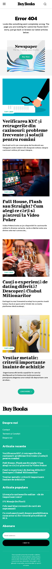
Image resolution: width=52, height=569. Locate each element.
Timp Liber (8, 112)
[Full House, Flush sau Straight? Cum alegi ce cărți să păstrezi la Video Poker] (26, 178)
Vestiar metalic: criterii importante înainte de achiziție (24, 362)
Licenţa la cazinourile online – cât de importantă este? (23, 495)
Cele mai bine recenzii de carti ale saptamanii (22, 507)
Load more (25, 391)
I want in (26, 543)
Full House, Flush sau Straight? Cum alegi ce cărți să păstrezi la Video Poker (23, 210)
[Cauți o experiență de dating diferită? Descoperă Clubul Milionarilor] (26, 258)
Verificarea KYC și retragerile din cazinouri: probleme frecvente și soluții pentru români (25, 130)
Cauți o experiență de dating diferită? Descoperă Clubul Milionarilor (25, 288)
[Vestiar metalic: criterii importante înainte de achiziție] (26, 334)
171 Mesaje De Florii (14, 501)
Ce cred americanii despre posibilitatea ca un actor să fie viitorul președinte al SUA (25, 515)
